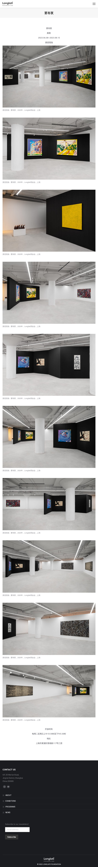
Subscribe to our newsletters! (17, 824)
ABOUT (8, 795)
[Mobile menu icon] (94, 3)
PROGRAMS (10, 807)
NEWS (7, 812)
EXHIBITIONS (10, 801)
